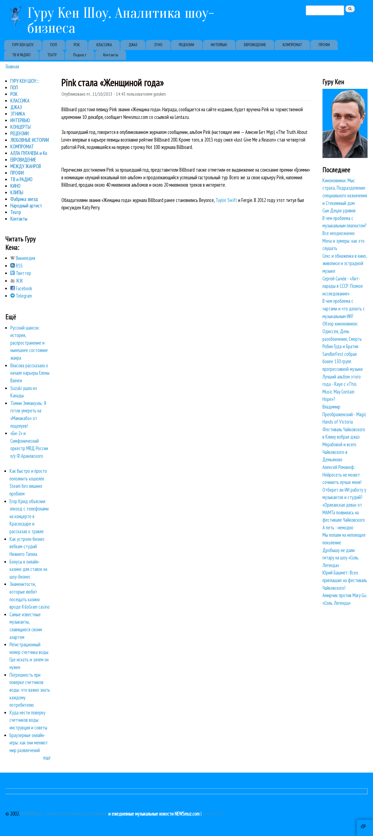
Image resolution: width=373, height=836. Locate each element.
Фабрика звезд (24, 199)
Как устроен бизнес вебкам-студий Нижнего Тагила (27, 546)
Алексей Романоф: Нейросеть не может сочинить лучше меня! (342, 474)
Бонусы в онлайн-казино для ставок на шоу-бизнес (28, 569)
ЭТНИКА (17, 113)
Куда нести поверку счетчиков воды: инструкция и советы (28, 720)
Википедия (25, 258)
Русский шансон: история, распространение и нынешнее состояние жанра (29, 342)
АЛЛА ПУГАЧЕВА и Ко (28, 153)
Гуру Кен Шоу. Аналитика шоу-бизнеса (120, 20)
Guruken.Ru (213, 813)
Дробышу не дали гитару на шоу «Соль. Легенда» (340, 557)
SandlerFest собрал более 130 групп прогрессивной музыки (342, 361)
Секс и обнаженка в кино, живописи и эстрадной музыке (344, 263)
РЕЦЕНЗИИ (186, 44)
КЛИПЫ (16, 192)
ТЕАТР (52, 54)
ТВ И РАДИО (21, 54)
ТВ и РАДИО (21, 179)
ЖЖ (19, 280)
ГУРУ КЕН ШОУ (23, 44)
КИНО (15, 186)
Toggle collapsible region (365, 828)
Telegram (23, 295)
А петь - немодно (337, 527)
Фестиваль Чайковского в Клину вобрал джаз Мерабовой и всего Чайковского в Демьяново (343, 444)
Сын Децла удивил (339, 210)
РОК (77, 44)
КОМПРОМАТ (292, 44)
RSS (19, 265)
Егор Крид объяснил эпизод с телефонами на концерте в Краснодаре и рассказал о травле (29, 516)
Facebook (23, 288)
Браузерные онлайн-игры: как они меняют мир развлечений (29, 742)
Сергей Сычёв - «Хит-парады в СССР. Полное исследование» (342, 286)
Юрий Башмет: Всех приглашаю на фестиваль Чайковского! (344, 580)
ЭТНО (158, 44)
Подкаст (80, 54)
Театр (15, 212)
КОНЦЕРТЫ (20, 127)
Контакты (110, 54)
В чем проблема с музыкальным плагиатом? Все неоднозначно (344, 225)
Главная (12, 66)
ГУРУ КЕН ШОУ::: (24, 81)
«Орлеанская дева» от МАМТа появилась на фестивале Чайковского (343, 512)
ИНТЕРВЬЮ (219, 44)
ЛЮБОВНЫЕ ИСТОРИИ (29, 140)
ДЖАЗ (133, 44)
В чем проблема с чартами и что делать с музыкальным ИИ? (343, 308)
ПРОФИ (324, 44)
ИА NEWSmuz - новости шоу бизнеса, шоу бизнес (63, 813)
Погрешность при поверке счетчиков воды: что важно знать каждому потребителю (30, 689)
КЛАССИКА (104, 44)
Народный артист (26, 205)
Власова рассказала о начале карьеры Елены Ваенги (29, 373)
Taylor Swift (226, 200)
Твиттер (23, 273)
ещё (47, 757)
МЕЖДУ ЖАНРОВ (25, 166)
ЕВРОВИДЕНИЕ (255, 44)
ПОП (53, 44)
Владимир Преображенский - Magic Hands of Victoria (344, 414)
